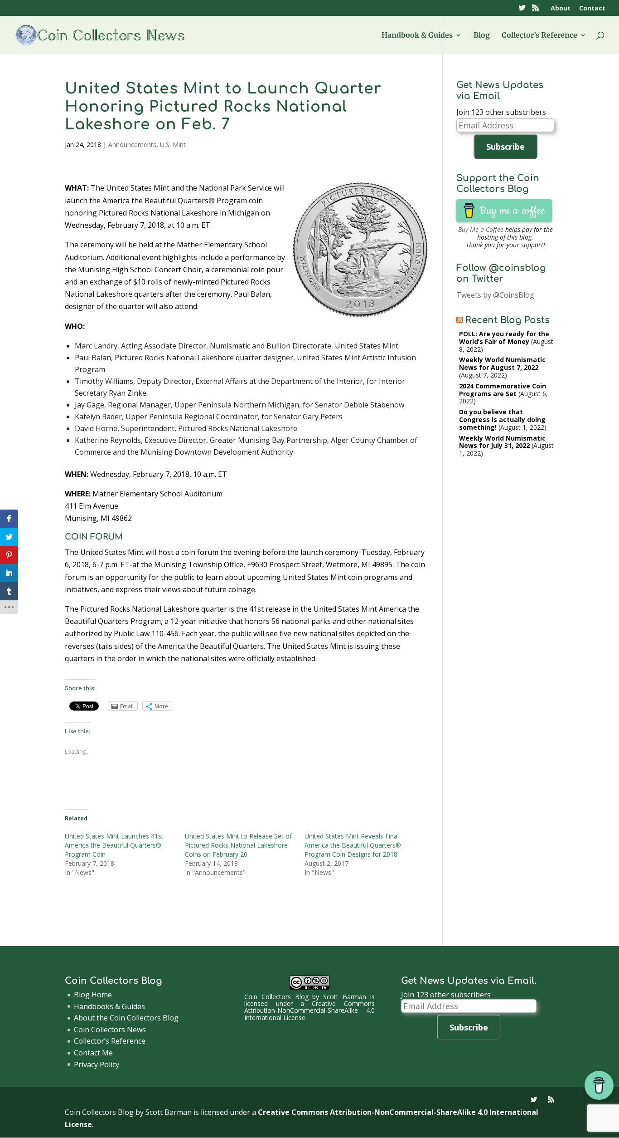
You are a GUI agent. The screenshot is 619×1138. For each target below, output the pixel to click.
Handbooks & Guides (109, 1006)
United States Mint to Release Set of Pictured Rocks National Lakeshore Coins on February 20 (238, 845)
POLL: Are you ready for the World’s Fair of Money (504, 337)
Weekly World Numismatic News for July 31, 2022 (502, 442)
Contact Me (93, 1053)
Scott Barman (344, 996)
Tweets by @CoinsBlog (495, 295)
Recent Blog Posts (507, 320)
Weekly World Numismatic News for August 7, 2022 (502, 363)
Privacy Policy (96, 1064)
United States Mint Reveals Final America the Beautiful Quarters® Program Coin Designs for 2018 (353, 845)
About (561, 8)
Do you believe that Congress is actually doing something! (502, 419)
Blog (482, 35)
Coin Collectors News (110, 1030)
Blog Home (93, 995)
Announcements (132, 144)
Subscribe (505, 146)
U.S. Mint (173, 144)
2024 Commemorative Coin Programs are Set (502, 390)
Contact (592, 8)
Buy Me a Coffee (480, 229)
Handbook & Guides (417, 35)
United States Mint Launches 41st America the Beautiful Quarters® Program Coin (114, 845)
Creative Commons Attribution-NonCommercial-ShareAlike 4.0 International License (309, 1010)
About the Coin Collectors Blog (126, 1018)
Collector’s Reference (539, 35)
